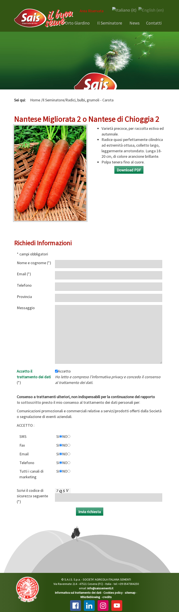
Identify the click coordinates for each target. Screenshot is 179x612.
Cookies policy (113, 593)
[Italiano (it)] (124, 9)
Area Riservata (91, 10)
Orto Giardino (77, 23)
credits (107, 597)
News (134, 23)
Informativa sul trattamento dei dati (78, 593)
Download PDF (129, 169)
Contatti (154, 23)
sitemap (130, 593)
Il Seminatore (109, 23)
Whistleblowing (90, 597)
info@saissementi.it (100, 588)
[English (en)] (151, 9)
